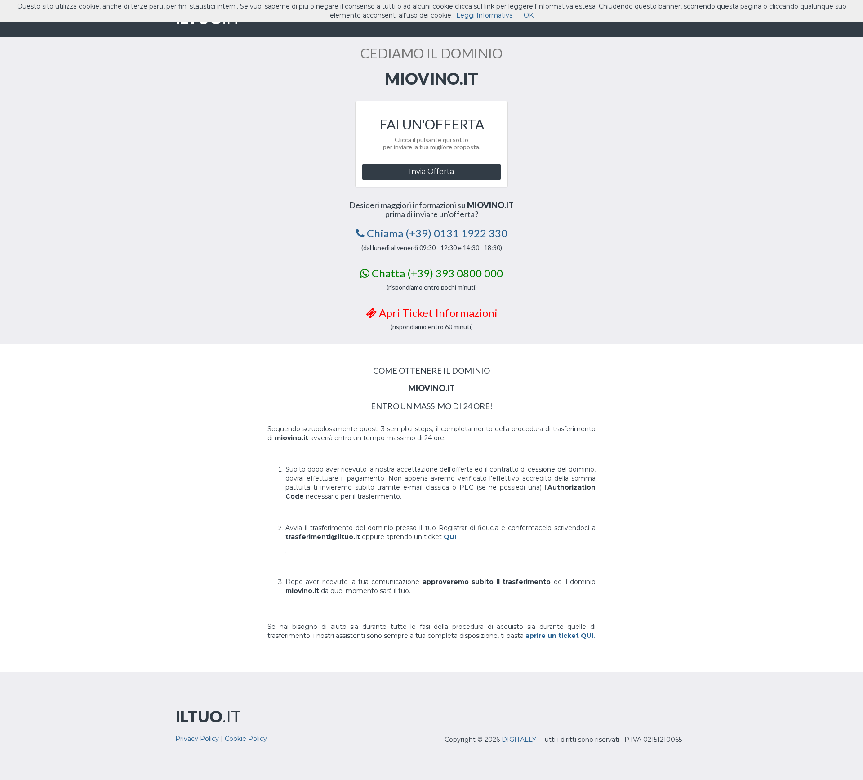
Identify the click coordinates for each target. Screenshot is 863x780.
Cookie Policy (246, 739)
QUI (450, 537)
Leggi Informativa (484, 15)
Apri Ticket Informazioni (437, 312)
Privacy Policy (197, 739)
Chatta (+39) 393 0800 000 (436, 273)
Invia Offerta (431, 171)
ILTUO (208, 716)
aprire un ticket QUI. (560, 636)
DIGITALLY (519, 739)
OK (529, 15)
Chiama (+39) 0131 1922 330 (436, 233)
